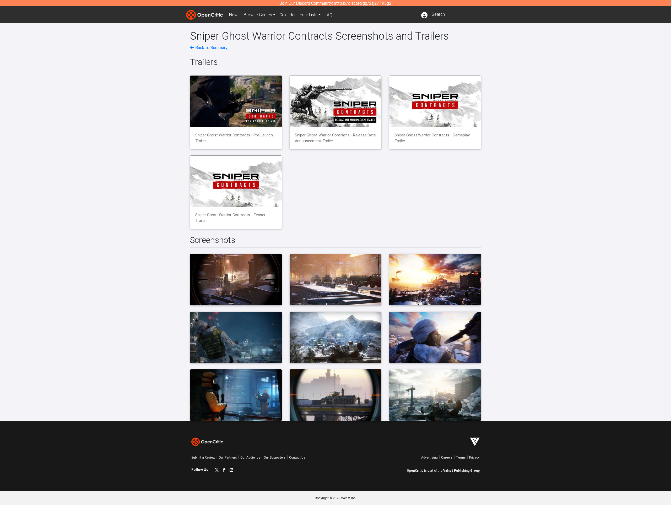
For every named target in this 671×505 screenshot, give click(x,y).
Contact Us (297, 457)
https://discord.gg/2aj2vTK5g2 (362, 3)
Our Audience (250, 457)
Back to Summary (211, 47)
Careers (447, 457)
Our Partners (228, 457)
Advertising (429, 457)
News (234, 14)
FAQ (328, 14)
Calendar (287, 14)
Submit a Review (203, 457)
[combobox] (457, 13)
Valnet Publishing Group (461, 470)
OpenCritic (415, 470)
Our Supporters (275, 457)
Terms (461, 457)
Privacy (474, 457)
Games (258, 14)
